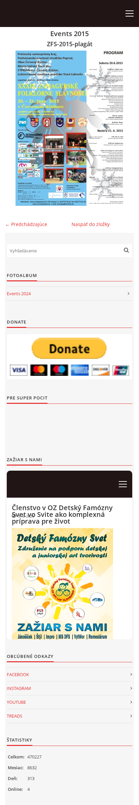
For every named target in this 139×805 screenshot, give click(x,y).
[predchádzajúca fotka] (16, 128)
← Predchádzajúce (26, 224)
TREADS (14, 716)
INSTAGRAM (19, 688)
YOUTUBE (16, 702)
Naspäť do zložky (91, 224)
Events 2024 (19, 293)
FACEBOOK (18, 674)
